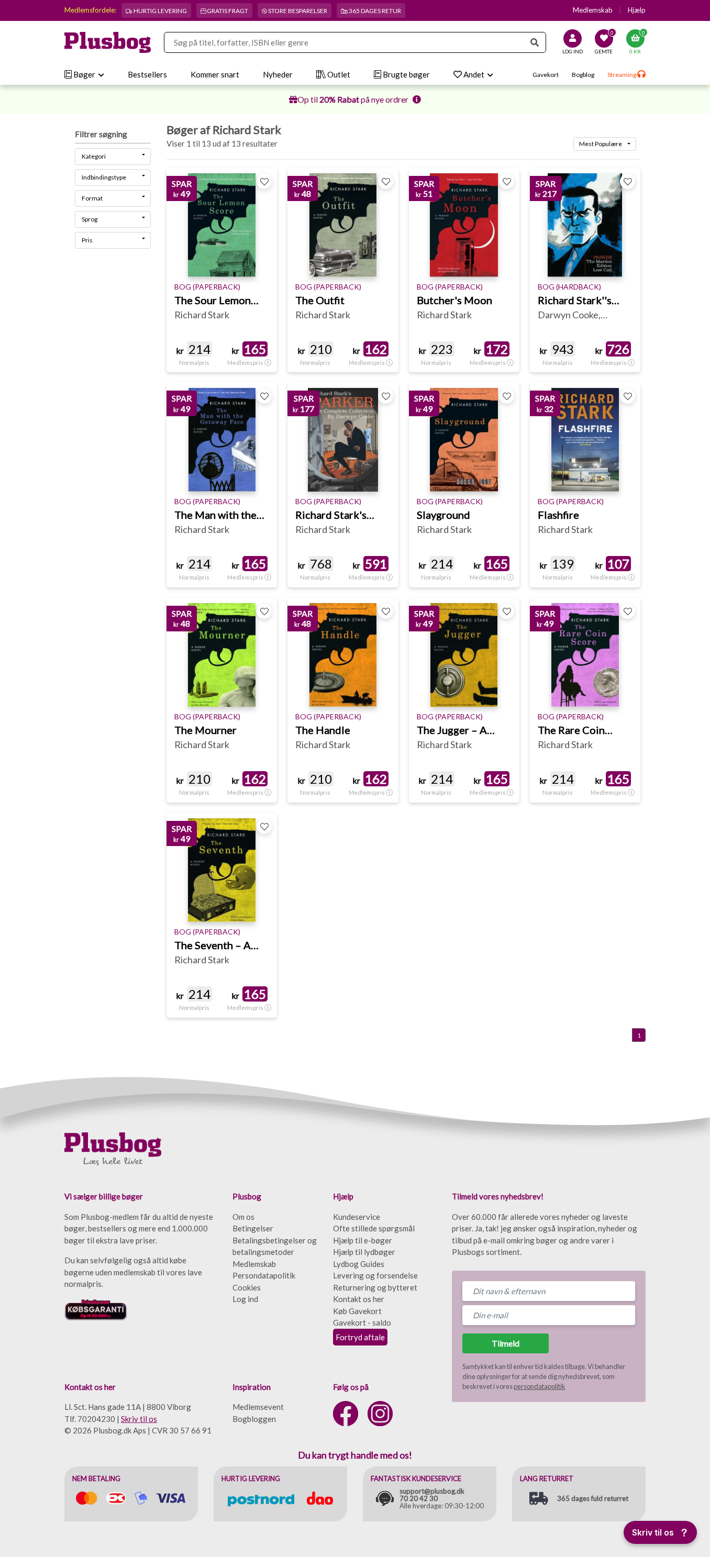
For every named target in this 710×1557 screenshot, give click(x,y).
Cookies (246, 1287)
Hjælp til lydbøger (364, 1251)
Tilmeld (505, 1343)
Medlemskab (593, 10)
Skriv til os (139, 1418)
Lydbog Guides (358, 1264)
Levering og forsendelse (375, 1275)
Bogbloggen (254, 1418)
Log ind (245, 1299)
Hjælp (637, 10)
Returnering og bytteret (375, 1287)
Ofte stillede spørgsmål (374, 1228)
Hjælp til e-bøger (362, 1240)
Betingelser (252, 1228)
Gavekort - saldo (362, 1322)
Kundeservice (356, 1216)
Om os (243, 1216)
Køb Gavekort (357, 1311)
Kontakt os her (358, 1299)
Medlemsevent (258, 1406)
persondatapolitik (539, 1386)
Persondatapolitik (263, 1275)
